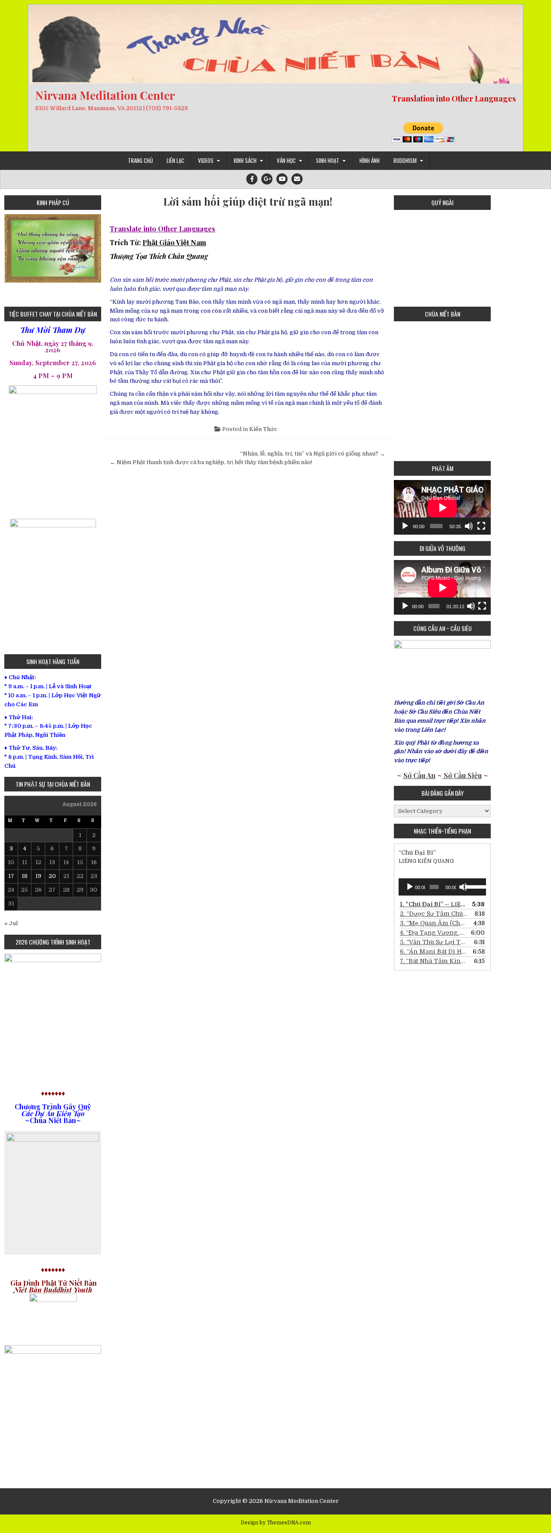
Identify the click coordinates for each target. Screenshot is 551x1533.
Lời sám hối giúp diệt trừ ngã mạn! (247, 201)
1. (433, 904)
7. (433, 960)
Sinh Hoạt (327, 160)
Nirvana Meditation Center (105, 95)
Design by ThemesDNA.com (276, 1523)
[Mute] (468, 526)
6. (433, 951)
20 (52, 876)
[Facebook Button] (251, 179)
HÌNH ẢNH (369, 160)
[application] (442, 507)
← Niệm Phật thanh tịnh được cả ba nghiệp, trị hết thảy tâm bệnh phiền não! (211, 462)
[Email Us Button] (297, 179)
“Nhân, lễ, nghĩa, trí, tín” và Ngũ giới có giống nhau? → (312, 453)
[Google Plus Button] (266, 179)
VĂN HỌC (286, 160)
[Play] (405, 526)
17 (11, 876)
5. (433, 942)
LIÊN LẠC (175, 160)
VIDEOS (206, 160)
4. (433, 932)
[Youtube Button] (282, 179)
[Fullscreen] (481, 526)
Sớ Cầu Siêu (462, 775)
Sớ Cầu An (419, 775)
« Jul (11, 923)
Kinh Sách (245, 160)
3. (433, 923)
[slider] (473, 886)
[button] (10, 257)
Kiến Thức (263, 429)
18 (25, 876)
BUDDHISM (405, 160)
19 (38, 876)
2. (433, 913)
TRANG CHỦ (140, 160)
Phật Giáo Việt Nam (174, 242)
